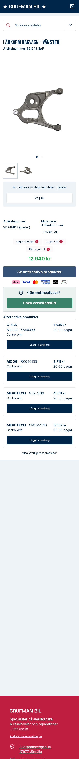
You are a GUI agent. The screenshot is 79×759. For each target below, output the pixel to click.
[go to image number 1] (37, 157)
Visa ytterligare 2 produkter (39, 453)
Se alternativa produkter (39, 272)
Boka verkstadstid (39, 303)
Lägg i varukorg (40, 344)
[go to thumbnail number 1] (10, 170)
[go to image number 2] (42, 157)
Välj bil (39, 198)
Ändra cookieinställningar (26, 736)
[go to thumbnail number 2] (26, 170)
